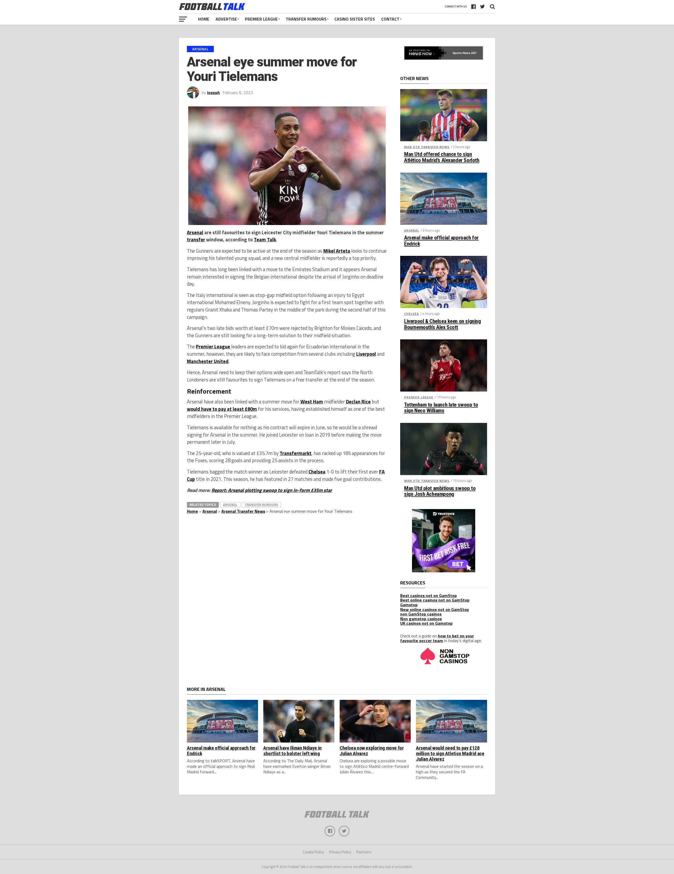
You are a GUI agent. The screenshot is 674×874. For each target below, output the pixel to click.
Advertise (226, 19)
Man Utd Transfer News (426, 146)
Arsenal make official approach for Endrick (441, 241)
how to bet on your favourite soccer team (437, 638)
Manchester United (208, 361)
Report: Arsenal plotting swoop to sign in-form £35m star (271, 490)
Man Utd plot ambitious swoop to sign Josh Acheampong (439, 491)
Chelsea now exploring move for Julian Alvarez (372, 750)
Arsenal (195, 232)
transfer (196, 239)
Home (203, 19)
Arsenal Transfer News (243, 511)
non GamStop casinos (421, 614)
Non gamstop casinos (421, 619)
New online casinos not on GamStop (434, 609)
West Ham (311, 401)
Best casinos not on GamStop (428, 595)
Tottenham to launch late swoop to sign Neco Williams (441, 408)
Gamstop (409, 605)
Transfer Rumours (306, 19)
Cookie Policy (313, 852)
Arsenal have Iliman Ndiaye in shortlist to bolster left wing (292, 750)
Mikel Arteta (336, 251)
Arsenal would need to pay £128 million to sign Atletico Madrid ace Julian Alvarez (450, 753)
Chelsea (317, 471)
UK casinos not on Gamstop (426, 623)
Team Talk (265, 239)
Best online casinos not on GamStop (434, 600)
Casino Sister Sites (354, 19)
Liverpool (366, 354)
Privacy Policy (340, 852)
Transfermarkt (295, 453)
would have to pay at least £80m (222, 409)
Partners (363, 852)
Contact (390, 19)
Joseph (213, 92)
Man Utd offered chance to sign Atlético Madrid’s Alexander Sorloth (441, 157)
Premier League (261, 19)
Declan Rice (358, 401)
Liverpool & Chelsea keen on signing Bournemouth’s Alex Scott (442, 324)
